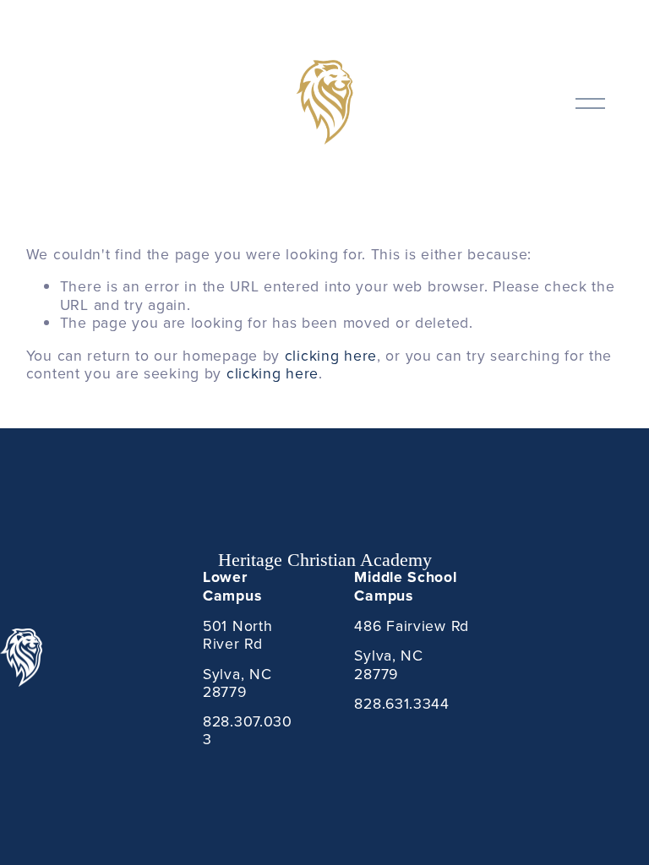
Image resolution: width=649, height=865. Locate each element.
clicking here (331, 355)
